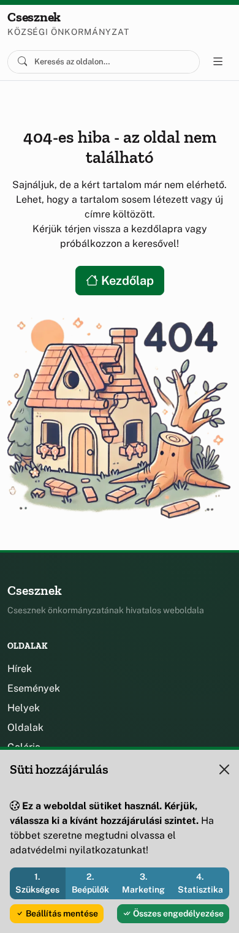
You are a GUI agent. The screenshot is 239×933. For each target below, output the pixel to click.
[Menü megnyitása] (218, 61)
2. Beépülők (90, 883)
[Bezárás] (224, 769)
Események (33, 688)
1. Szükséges (37, 883)
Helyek (23, 708)
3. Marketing (143, 883)
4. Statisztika (200, 883)
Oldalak (25, 727)
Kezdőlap (126, 280)
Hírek (19, 668)
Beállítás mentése (61, 913)
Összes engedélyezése (177, 913)
